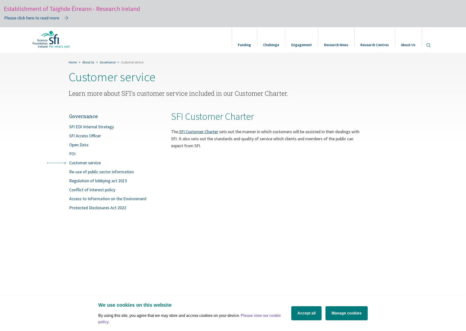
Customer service (85, 163)
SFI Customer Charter (198, 131)
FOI (72, 154)
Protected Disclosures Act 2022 (97, 207)
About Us (408, 45)
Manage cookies (347, 313)
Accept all (306, 313)
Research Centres (374, 45)
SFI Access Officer (85, 136)
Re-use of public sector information (101, 171)
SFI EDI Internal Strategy (91, 127)
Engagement (301, 45)
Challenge (271, 45)
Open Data (78, 145)
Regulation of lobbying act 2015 (98, 180)
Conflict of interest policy (92, 189)
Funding (244, 45)
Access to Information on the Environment (108, 198)
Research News (336, 45)
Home (73, 62)
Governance (108, 62)
